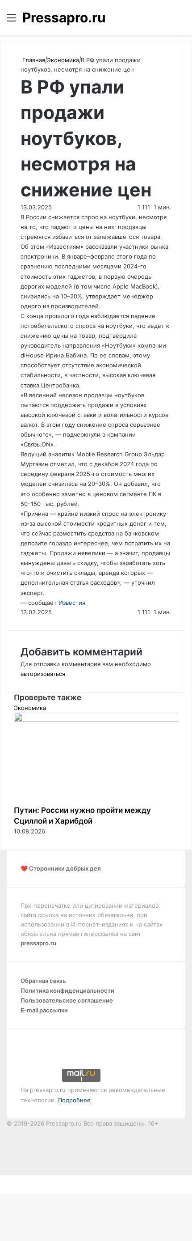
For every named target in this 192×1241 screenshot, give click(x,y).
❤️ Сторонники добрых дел (61, 868)
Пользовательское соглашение (67, 1000)
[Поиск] (180, 21)
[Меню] (11, 21)
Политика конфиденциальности (67, 990)
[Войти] (165, 21)
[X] (1, 1179)
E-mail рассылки (44, 1010)
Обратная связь (43, 980)
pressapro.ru (38, 943)
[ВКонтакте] (3, 1179)
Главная (33, 60)
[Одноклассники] (4, 1179)
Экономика (63, 60)
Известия (71, 602)
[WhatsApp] (6, 1179)
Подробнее (74, 1100)
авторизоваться (43, 673)
